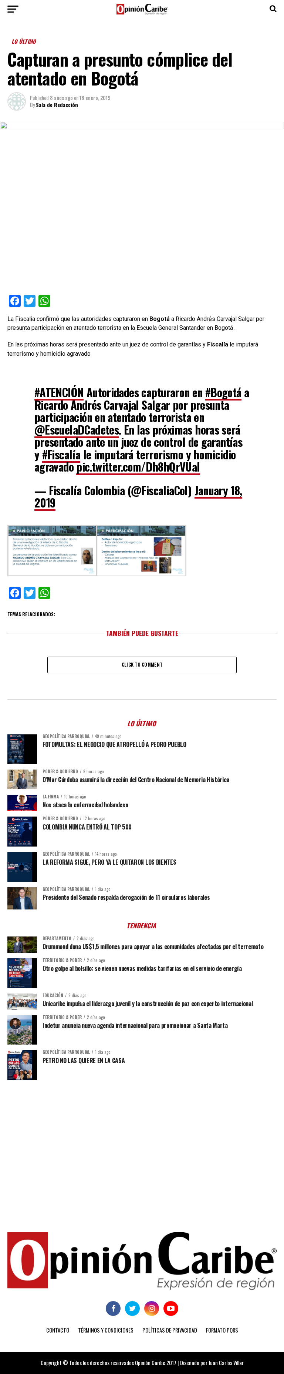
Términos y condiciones (105, 1330)
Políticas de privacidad (169, 1330)
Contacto (57, 1330)
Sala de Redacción (57, 104)
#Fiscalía (61, 454)
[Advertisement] (142, 1143)
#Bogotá (223, 392)
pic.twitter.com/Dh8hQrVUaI (138, 466)
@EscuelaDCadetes (76, 429)
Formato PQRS (222, 1330)
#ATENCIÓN (59, 392)
